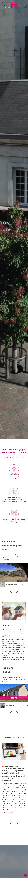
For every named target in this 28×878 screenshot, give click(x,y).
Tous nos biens (8, 559)
